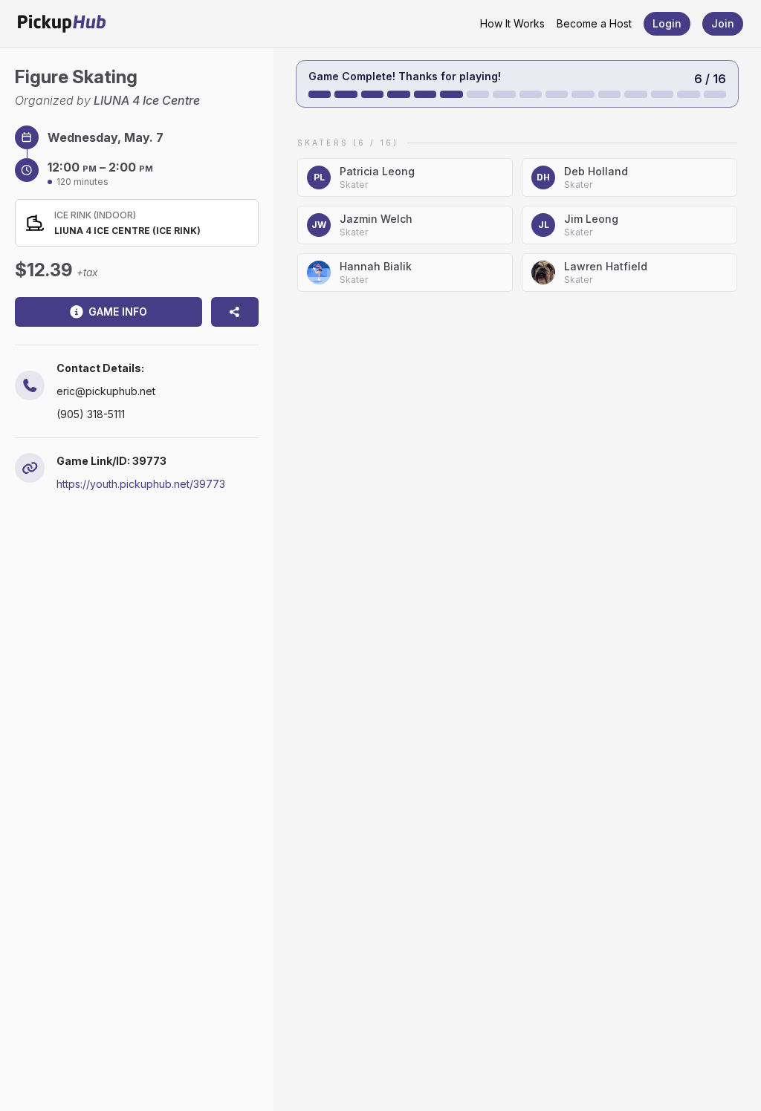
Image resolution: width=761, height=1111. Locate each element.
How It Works (512, 23)
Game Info (117, 311)
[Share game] (235, 312)
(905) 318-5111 (90, 414)
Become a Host (594, 23)
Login (666, 23)
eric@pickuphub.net (105, 391)
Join (722, 23)
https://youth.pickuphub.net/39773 (140, 484)
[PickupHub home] (62, 24)
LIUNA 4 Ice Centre (147, 100)
